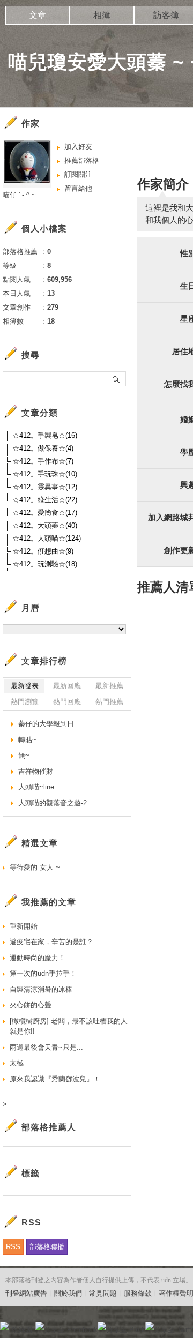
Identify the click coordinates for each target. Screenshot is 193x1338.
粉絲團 (21, 1330)
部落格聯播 (46, 1247)
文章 (37, 15)
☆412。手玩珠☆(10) (44, 474)
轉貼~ (27, 740)
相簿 (101, 15)
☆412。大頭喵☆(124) (46, 538)
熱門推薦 (109, 702)
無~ (23, 755)
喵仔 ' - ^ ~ (19, 195)
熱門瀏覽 (25, 702)
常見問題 (103, 1293)
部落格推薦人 (48, 1127)
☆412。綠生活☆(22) (44, 500)
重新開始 (24, 926)
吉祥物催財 (35, 771)
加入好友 (78, 147)
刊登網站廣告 (26, 1293)
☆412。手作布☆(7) (42, 461)
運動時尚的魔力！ (37, 958)
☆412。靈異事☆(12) (44, 487)
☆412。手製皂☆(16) (44, 435)
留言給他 (78, 188)
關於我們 (68, 1293)
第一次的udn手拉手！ (43, 973)
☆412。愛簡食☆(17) (44, 513)
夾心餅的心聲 (30, 1005)
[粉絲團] (4, 1326)
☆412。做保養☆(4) (42, 448)
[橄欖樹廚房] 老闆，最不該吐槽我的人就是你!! (69, 1026)
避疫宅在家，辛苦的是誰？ (51, 942)
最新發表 (25, 686)
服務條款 (138, 1293)
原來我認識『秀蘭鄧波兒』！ (55, 1079)
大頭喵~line (36, 787)
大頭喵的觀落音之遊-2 (52, 803)
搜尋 (116, 378)
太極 (17, 1063)
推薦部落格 (81, 160)
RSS (13, 1247)
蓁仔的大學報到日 (46, 724)
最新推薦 (109, 686)
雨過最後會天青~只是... (46, 1047)
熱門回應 (67, 702)
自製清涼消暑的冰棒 (41, 989)
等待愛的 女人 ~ (35, 867)
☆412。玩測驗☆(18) (44, 564)
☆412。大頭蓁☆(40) (44, 525)
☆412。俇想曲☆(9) (42, 551)
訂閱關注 (78, 174)
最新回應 (67, 686)
